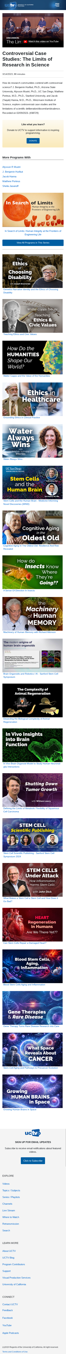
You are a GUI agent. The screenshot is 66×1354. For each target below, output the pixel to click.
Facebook (7, 1317)
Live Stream (8, 1210)
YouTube (7, 1325)
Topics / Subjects (11, 1190)
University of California (14, 1284)
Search (6, 1230)
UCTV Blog (8, 1257)
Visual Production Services (16, 1277)
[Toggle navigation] (57, 5)
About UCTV (9, 1251)
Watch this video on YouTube (41, 42)
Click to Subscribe (32, 1160)
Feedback (7, 1310)
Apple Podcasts (10, 1333)
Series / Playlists (11, 1197)
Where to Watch (10, 1217)
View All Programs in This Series (33, 243)
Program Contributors (13, 1264)
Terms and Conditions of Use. (15, 1352)
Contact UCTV (10, 1304)
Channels (7, 1203)
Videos (6, 1183)
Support (6, 1271)
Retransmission (10, 1223)
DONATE (33, 141)
